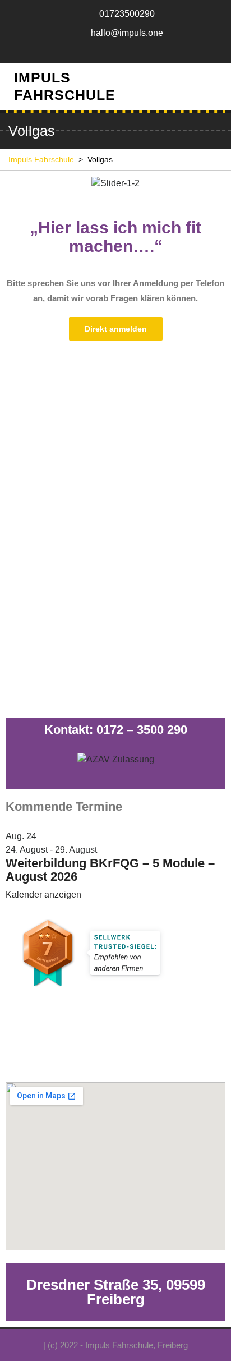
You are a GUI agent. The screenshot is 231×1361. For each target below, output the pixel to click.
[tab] (216, 91)
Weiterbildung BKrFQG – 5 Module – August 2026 (110, 870)
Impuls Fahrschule (41, 159)
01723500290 (127, 14)
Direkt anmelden (116, 328)
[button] (16, 183)
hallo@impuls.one (127, 33)
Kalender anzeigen (43, 894)
